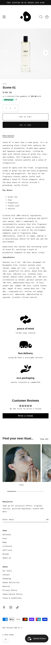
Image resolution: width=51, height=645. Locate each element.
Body (5, 542)
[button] (5, 53)
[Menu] (4, 17)
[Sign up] (47, 519)
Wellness (7, 534)
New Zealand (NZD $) (11, 628)
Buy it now (25, 125)
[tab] (10, 135)
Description (8, 136)
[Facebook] (4, 607)
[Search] (41, 17)
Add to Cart (25, 117)
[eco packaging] (25, 368)
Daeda (11, 635)
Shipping (7, 578)
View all (44, 439)
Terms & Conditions (12, 598)
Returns (6, 586)
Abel (5, 84)
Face (21, 485)
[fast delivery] (25, 344)
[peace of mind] (25, 319)
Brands (6, 554)
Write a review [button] (25, 416)
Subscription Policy (12, 594)
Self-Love (7, 550)
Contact (6, 575)
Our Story (7, 571)
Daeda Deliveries (11, 582)
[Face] (22, 463)
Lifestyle (7, 546)
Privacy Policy (10, 590)
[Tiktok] (17, 607)
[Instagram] (10, 607)
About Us (7, 558)
